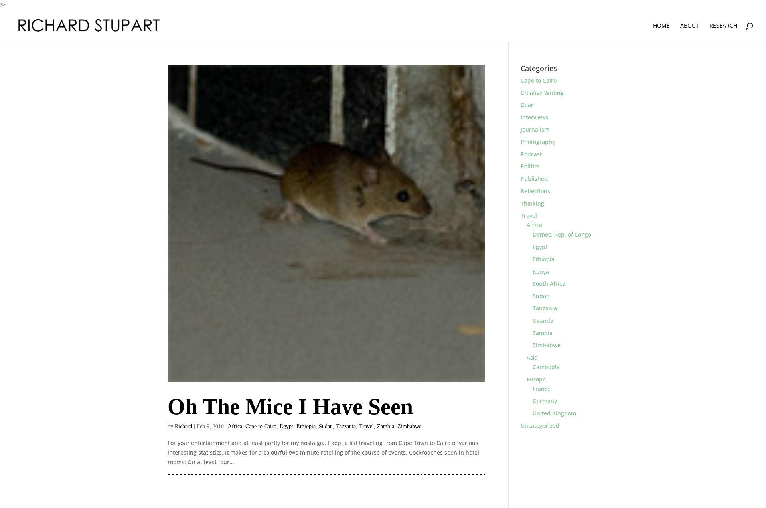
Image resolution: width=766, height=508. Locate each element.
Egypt (286, 426)
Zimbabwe (409, 426)
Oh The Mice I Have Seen (290, 406)
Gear (527, 105)
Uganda (543, 320)
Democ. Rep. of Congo (562, 234)
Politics (530, 166)
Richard (183, 426)
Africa (235, 426)
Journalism (535, 129)
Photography (538, 142)
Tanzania (346, 426)
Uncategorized (540, 425)
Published (534, 178)
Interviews (534, 117)
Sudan (326, 426)
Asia (532, 357)
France (542, 389)
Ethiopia (306, 426)
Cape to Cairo (260, 426)
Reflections (535, 191)
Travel (366, 426)
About (689, 26)
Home (661, 26)
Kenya (541, 271)
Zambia (385, 426)
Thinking (532, 203)
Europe (536, 379)
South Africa (549, 283)
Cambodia (546, 367)
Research (723, 26)
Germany (545, 401)
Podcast (531, 154)
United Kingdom (554, 413)
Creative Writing (542, 93)
